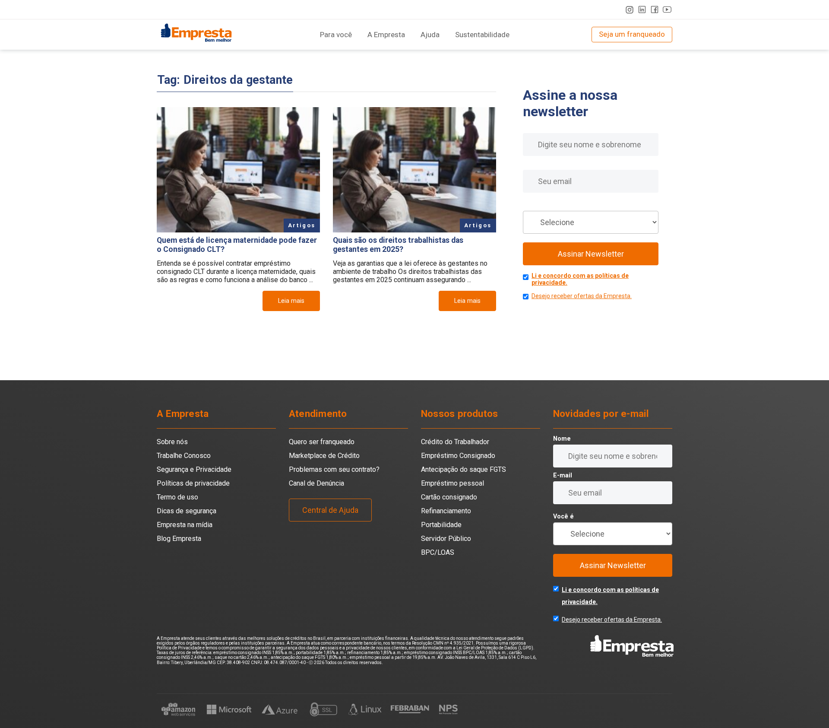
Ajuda (430, 34)
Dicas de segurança (186, 511)
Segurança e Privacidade (194, 469)
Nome (532, 127)
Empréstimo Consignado (458, 455)
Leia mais (291, 301)
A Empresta (386, 34)
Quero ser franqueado (321, 442)
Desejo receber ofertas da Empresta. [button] (582, 295)
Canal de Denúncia (316, 483)
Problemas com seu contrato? (334, 469)
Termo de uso (177, 497)
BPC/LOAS (437, 552)
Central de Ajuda (330, 510)
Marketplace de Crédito (324, 455)
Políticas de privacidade (193, 483)
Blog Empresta (179, 538)
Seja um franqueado (632, 34)
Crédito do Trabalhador (455, 442)
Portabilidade (441, 525)
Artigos (302, 225)
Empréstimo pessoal (452, 483)
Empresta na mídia (184, 525)
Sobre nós (172, 442)
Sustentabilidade (482, 34)
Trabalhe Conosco (184, 455)
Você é (533, 205)
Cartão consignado (449, 497)
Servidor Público (446, 538)
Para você (336, 34)
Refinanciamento (446, 511)
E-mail (532, 164)
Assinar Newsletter (591, 253)
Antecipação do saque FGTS (463, 469)
